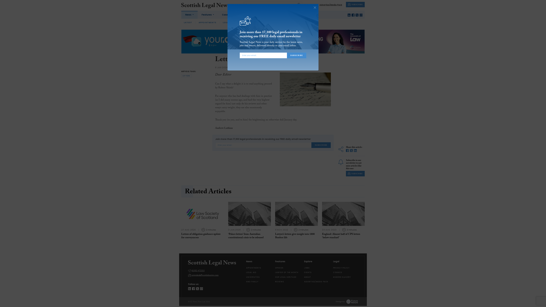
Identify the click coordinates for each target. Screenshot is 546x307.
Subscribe (296, 55)
